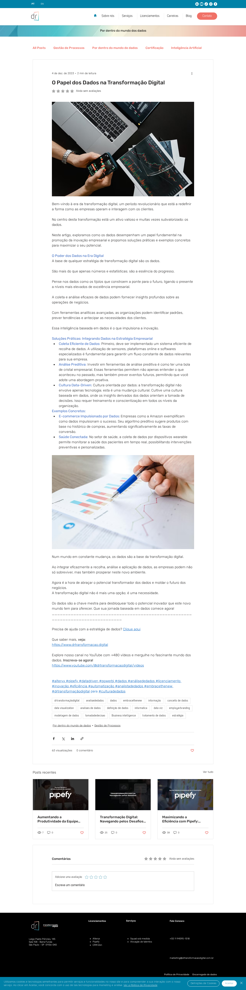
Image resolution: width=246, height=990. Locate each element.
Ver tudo (208, 772)
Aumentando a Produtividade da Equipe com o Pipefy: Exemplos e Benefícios (58, 819)
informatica (141, 708)
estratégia (177, 715)
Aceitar (229, 983)
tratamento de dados (154, 715)
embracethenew (132, 700)
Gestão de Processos (69, 48)
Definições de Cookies (203, 983)
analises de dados (90, 708)
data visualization (64, 708)
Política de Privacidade (176, 974)
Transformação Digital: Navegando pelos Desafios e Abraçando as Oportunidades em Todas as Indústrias (123, 819)
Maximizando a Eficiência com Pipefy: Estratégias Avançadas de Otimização (183, 819)
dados (113, 700)
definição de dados (117, 708)
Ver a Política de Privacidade (140, 985)
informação (154, 700)
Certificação (154, 48)
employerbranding (179, 708)
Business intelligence (124, 715)
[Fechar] (241, 983)
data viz (158, 708)
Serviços (131, 920)
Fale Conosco (177, 921)
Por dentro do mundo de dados (115, 48)
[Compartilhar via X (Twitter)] (63, 738)
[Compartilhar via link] (82, 738)
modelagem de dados (66, 715)
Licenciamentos (97, 921)
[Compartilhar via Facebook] (54, 738)
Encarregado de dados (204, 974)
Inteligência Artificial (186, 48)
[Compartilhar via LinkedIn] (72, 738)
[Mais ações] (191, 73)
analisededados (95, 700)
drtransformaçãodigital (67, 700)
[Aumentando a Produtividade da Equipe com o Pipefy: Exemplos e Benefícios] (60, 794)
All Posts (39, 48)
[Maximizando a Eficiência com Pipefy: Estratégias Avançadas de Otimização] (185, 794)
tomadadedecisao (95, 715)
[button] (150, 16)
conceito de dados (177, 700)
